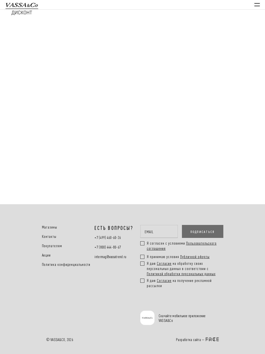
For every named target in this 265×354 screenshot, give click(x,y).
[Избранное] (210, 4)
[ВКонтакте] (163, 304)
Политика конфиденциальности (66, 264)
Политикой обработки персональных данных (181, 273)
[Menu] (257, 4)
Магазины (49, 227)
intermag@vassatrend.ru (110, 256)
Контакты (49, 236)
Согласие (164, 263)
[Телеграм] (146, 304)
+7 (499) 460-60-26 (107, 237)
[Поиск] (195, 5)
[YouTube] (179, 304)
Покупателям (52, 246)
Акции (46, 255)
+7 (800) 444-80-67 (107, 247)
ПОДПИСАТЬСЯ (202, 231)
